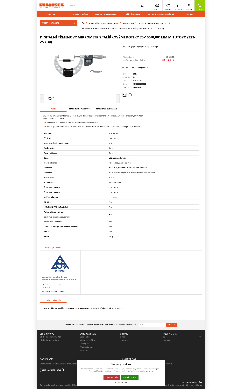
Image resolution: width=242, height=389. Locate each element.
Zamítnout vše (112, 377)
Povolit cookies (129, 377)
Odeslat (172, 324)
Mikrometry (83, 308)
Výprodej (84, 350)
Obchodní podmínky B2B (50, 337)
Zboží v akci (52, 14)
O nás (122, 337)
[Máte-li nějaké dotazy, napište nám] (130, 95)
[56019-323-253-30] (80, 68)
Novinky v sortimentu (106, 14)
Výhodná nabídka (79, 14)
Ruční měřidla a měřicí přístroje (59, 308)
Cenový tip (84, 343)
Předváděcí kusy (87, 347)
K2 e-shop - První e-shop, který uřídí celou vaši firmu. (180, 385)
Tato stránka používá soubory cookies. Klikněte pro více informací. (67, 385)
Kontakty (189, 14)
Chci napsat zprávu (51, 370)
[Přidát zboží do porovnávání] (124, 95)
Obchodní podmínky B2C (50, 340)
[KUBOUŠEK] (52, 5)
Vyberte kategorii (50, 23)
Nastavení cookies (121, 382)
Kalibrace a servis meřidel (161, 14)
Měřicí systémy (132, 14)
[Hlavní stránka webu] (83, 23)
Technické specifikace (79, 108)
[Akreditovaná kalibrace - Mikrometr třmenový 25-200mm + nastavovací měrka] (60, 263)
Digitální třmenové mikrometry (108, 308)
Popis (53, 108)
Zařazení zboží (53, 300)
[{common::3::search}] (142, 5)
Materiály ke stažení (106, 108)
